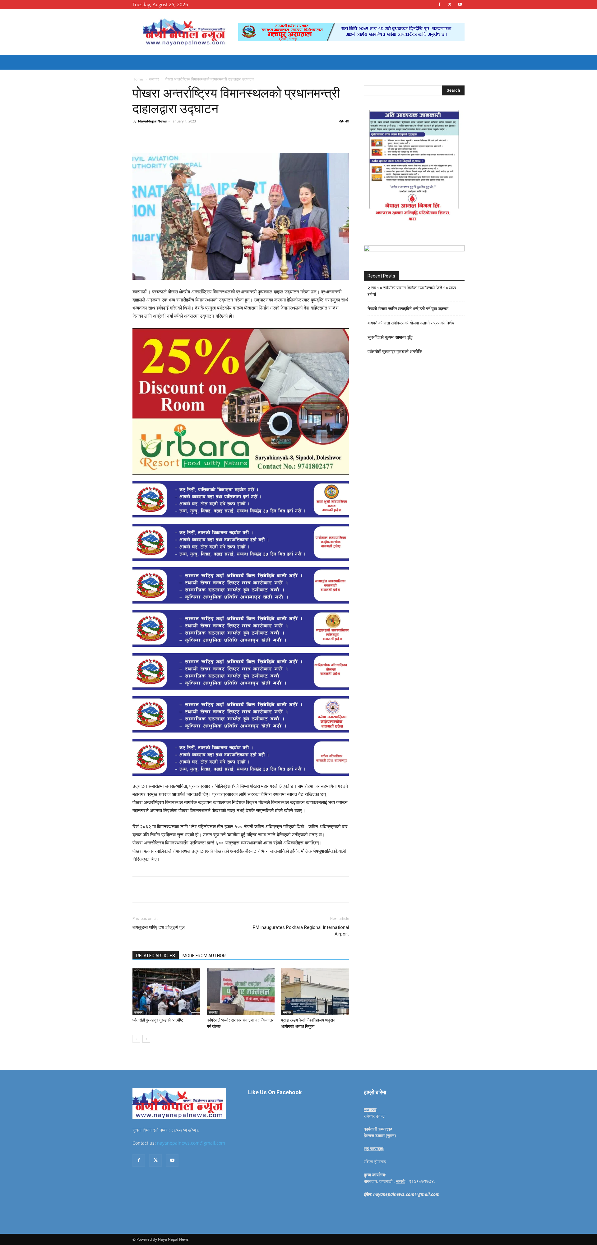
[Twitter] (449, 4)
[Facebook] (439, 4)
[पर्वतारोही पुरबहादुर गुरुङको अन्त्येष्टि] (166, 991)
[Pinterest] (204, 135)
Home (137, 79)
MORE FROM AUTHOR (204, 955)
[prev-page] (136, 1039)
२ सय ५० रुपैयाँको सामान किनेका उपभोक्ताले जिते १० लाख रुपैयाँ (412, 291)
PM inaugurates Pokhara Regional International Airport (301, 931)
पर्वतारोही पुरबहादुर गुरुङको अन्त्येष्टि (157, 1020)
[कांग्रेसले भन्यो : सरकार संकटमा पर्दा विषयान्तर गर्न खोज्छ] (241, 991)
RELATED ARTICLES (155, 955)
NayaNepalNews (152, 121)
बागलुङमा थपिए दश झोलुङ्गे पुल (158, 927)
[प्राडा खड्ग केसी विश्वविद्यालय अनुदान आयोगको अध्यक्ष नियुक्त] (315, 991)
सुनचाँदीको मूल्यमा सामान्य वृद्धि (390, 337)
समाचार (154, 79)
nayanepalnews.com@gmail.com (191, 1143)
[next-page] (146, 1039)
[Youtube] (460, 4)
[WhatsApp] (218, 135)
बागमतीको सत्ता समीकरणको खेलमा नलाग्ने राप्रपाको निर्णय (411, 322)
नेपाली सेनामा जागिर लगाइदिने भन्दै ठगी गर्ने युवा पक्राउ (408, 308)
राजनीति (213, 1012)
